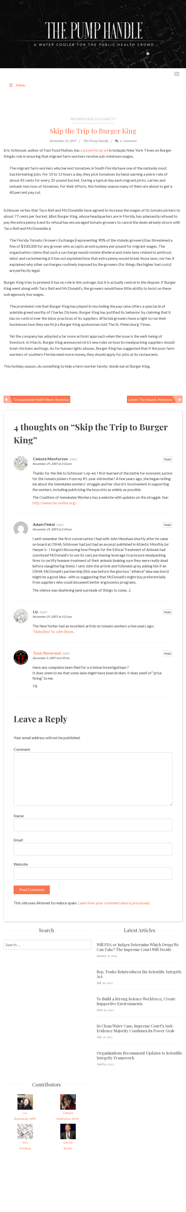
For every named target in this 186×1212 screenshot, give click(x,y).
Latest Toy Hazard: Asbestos (150, 399)
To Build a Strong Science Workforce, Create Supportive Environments (136, 1001)
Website (21, 864)
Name (19, 815)
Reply (167, 459)
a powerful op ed (94, 150)
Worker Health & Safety (93, 119)
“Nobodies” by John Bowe (52, 631)
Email (18, 840)
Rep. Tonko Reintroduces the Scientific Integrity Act (139, 974)
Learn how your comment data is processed (113, 902)
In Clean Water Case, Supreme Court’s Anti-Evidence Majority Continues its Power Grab (135, 1028)
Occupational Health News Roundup (41, 399)
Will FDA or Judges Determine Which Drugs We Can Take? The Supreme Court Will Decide (138, 947)
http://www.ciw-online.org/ (54, 503)
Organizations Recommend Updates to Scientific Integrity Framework (139, 1055)
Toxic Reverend (47, 653)
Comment (22, 749)
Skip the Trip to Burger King (93, 130)
